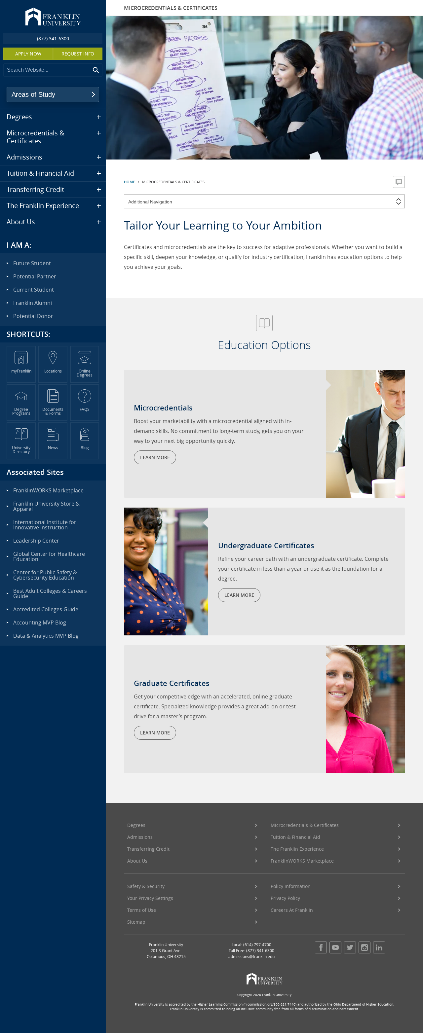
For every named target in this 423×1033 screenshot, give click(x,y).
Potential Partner (34, 276)
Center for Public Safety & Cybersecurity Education (45, 575)
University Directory (21, 449)
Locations (53, 371)
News (53, 447)
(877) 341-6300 (53, 38)
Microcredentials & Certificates (305, 825)
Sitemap (136, 922)
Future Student (32, 263)
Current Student (33, 289)
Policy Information (291, 886)
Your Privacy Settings (150, 898)
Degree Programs (21, 411)
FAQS (85, 409)
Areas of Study (33, 94)
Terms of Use (141, 910)
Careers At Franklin (292, 910)
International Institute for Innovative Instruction (44, 524)
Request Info (77, 54)
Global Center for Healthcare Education (49, 556)
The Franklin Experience (297, 849)
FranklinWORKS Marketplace (302, 861)
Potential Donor (33, 316)
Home (129, 181)
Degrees (136, 825)
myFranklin (21, 371)
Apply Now (28, 54)
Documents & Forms (52, 411)
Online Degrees (85, 372)
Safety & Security (146, 886)
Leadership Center (36, 540)
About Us (137, 861)
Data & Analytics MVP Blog (46, 635)
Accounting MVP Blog (39, 622)
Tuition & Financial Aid (295, 837)
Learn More (155, 457)
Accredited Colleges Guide (45, 609)
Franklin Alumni (32, 302)
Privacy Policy (285, 898)
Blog (85, 447)
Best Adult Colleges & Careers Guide (50, 593)
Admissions (140, 837)
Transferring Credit (148, 849)
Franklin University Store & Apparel (46, 506)
